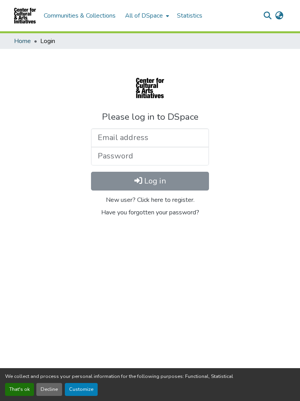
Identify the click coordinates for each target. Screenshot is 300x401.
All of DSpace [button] (144, 15)
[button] (25, 15)
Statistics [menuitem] (189, 15)
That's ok (19, 389)
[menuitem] (146, 15)
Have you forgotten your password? (150, 212)
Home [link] (22, 41)
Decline (49, 389)
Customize (81, 389)
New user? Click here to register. (150, 200)
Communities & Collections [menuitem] (80, 15)
